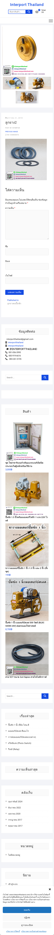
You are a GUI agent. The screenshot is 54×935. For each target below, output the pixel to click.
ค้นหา (28, 12)
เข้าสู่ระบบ (13, 884)
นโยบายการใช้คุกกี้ (13, 931)
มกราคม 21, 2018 (15, 118)
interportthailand (15, 342)
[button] (49, 889)
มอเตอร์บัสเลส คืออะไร (18, 731)
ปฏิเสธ (27, 917)
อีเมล (7, 261)
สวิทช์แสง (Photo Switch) (19, 743)
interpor (16, 128)
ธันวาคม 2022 (14, 807)
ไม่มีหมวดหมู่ (14, 855)
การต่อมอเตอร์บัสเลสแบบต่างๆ (22, 737)
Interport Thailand (27, 4)
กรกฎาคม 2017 (15, 820)
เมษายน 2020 (14, 814)
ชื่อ (6, 246)
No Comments (13, 135)
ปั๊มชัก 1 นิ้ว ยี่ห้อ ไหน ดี (18, 725)
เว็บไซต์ (8, 275)
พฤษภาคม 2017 (15, 826)
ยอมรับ (27, 910)
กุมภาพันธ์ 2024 (15, 801)
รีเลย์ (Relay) (13, 749)
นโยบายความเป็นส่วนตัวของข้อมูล (33, 931)
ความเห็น (10, 208)
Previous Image (11, 132)
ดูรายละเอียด (27, 925)
